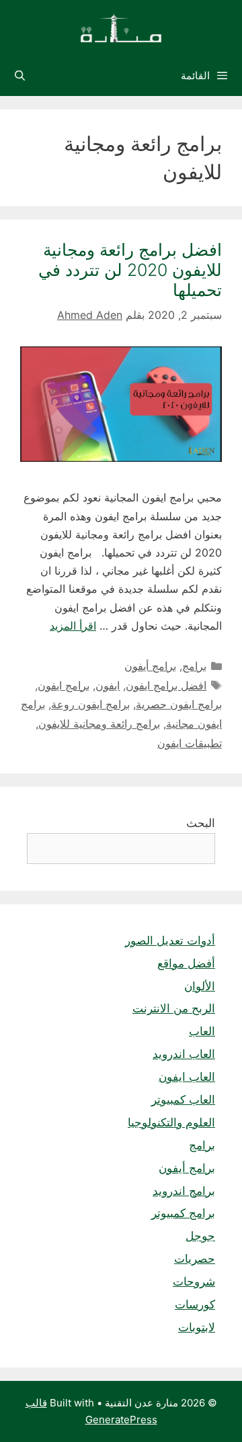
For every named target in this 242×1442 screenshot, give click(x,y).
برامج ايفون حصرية (179, 704)
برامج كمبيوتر (183, 1213)
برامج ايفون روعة (90, 704)
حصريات (194, 1258)
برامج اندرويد (184, 1191)
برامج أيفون (150, 666)
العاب (202, 1031)
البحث (200, 823)
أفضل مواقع (186, 963)
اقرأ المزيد (73, 625)
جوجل (200, 1236)
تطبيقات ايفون (189, 743)
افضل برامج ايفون (166, 685)
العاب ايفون (187, 1077)
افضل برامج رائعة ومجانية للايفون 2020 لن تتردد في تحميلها (130, 270)
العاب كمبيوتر (183, 1099)
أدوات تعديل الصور (170, 940)
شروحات (194, 1281)
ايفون (107, 685)
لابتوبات (196, 1327)
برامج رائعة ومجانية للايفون (99, 723)
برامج (194, 666)
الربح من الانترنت (173, 1008)
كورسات (195, 1304)
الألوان (199, 986)
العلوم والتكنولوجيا (171, 1122)
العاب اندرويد (184, 1054)
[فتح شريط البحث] (20, 76)
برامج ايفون (63, 685)
